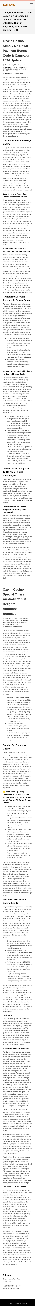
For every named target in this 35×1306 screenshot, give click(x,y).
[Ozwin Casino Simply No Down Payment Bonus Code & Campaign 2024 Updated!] (10, 4)
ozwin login (24, 285)
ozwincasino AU (18, 73)
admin (25, 65)
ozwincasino (8, 73)
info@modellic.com (12, 1288)
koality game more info (21, 1197)
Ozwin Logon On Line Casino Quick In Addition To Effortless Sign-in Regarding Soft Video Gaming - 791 (15, 69)
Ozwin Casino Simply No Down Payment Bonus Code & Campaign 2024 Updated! (16, 50)
